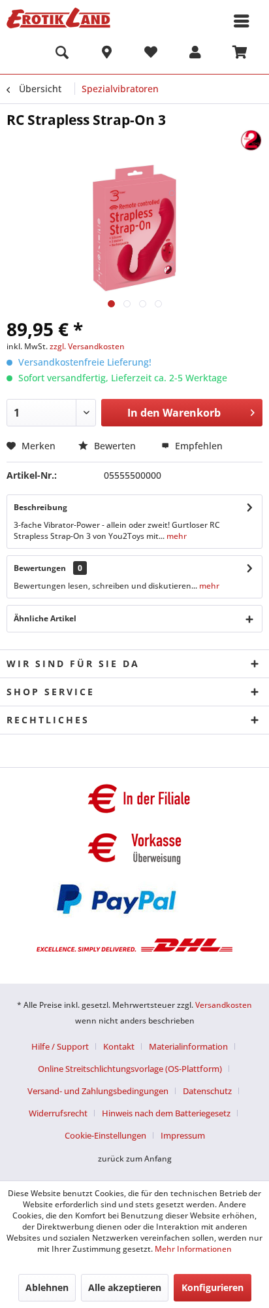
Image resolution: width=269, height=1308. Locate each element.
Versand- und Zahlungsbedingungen (97, 1091)
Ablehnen (47, 1287)
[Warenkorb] (240, 54)
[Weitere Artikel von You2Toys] (251, 140)
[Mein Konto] (195, 54)
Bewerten (114, 445)
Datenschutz (207, 1091)
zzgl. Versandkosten (87, 346)
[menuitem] (62, 54)
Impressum (183, 1135)
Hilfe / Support (60, 1046)
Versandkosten (223, 1004)
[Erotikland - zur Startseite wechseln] (58, 18)
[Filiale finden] (106, 54)
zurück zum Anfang (135, 1158)
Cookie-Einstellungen (105, 1135)
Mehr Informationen (193, 1248)
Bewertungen (40, 568)
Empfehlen (197, 445)
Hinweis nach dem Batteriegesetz (166, 1113)
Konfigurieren (213, 1287)
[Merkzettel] (151, 54)
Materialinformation (188, 1046)
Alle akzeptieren (124, 1287)
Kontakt (118, 1046)
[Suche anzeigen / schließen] (62, 54)
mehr (176, 536)
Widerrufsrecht (58, 1113)
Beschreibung (40, 507)
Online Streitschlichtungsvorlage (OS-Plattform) (130, 1069)
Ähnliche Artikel (45, 618)
